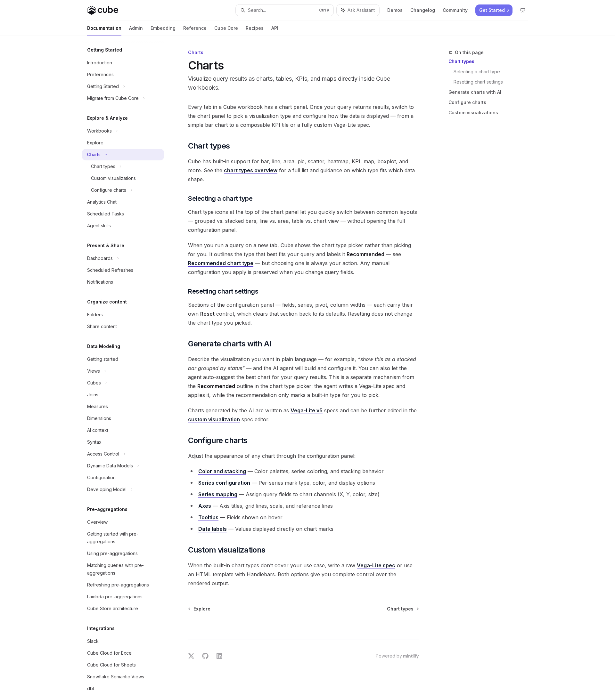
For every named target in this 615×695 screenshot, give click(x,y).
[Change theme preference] (523, 10)
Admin (136, 28)
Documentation (104, 28)
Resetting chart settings (478, 82)
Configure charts (467, 102)
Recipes (255, 28)
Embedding (163, 28)
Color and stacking (222, 471)
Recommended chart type (220, 263)
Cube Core (226, 28)
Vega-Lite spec (376, 565)
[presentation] (128, 365)
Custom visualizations (473, 112)
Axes (204, 506)
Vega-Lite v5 (307, 410)
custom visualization (214, 419)
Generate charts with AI (474, 92)
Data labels (212, 529)
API (274, 28)
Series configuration (224, 483)
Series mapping (217, 494)
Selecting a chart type (477, 71)
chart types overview (250, 170)
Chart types (461, 61)
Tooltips (208, 517)
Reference (195, 28)
